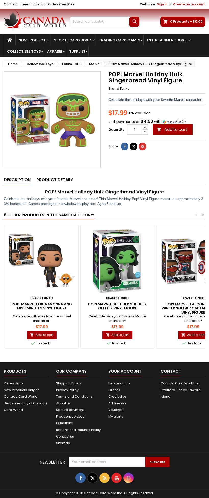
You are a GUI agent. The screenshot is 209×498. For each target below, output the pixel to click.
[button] (156, 121)
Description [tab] (17, 180)
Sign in (162, 4)
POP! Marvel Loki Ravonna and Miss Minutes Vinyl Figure (42, 306)
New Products (33, 40)
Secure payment (70, 409)
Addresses (117, 403)
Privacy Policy (67, 390)
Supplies (77, 51)
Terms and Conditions (74, 396)
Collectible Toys (24, 51)
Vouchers (116, 409)
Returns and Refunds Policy (78, 429)
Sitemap (63, 443)
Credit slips (117, 396)
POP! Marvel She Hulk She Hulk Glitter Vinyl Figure (117, 306)
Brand (113, 88)
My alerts (115, 416)
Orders (114, 390)
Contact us (65, 436)
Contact (10, 4)
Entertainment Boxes (168, 40)
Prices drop (13, 383)
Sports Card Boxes (73, 40)
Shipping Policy (68, 383)
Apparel (55, 51)
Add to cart (172, 129)
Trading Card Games (119, 40)
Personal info (119, 383)
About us (63, 403)
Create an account (189, 4)
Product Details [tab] (55, 180)
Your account (124, 371)
